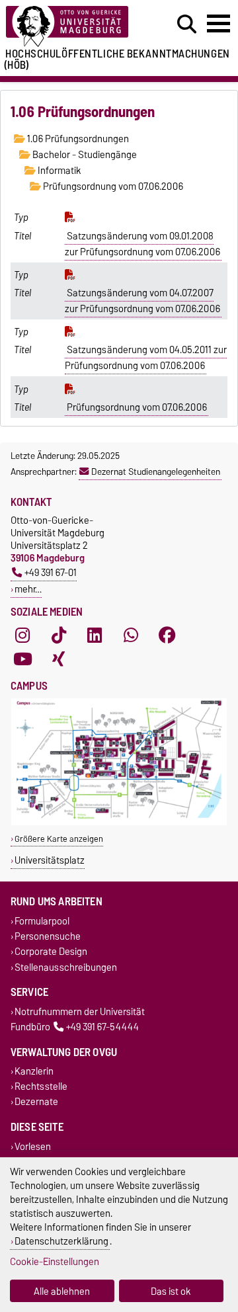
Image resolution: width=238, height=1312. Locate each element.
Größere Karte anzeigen (59, 839)
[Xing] (59, 659)
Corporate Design (51, 952)
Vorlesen (33, 1146)
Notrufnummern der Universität (80, 1011)
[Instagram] (22, 635)
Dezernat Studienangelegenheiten (155, 471)
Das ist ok (171, 1291)
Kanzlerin (34, 1071)
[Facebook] (167, 635)
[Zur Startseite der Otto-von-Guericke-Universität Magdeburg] (73, 26)
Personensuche (48, 936)
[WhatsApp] (131, 635)
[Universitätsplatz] (119, 822)
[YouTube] (22, 659)
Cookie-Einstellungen (54, 1261)
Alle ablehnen (62, 1291)
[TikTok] (59, 635)
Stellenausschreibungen (66, 967)
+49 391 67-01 (50, 572)
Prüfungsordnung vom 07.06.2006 (112, 186)
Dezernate (36, 1102)
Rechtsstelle (41, 1086)
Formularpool (42, 920)
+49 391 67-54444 (102, 1026)
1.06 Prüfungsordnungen (77, 139)
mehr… (28, 589)
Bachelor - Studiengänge (83, 155)
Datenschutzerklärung (61, 1241)
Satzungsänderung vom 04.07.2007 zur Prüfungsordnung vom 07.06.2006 (142, 301)
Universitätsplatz (50, 860)
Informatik (58, 171)
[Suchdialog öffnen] (186, 24)
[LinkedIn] (94, 635)
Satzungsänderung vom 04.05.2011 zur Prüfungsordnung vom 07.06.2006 (146, 358)
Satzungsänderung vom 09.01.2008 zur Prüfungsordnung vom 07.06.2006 (142, 244)
